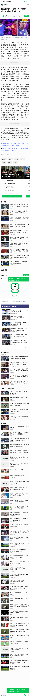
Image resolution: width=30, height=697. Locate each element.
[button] (3, 695)
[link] (8, 695)
